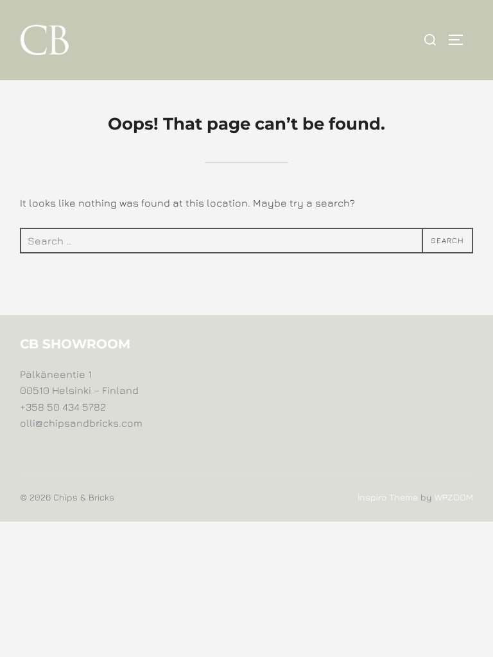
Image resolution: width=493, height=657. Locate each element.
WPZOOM (454, 496)
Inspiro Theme (388, 496)
